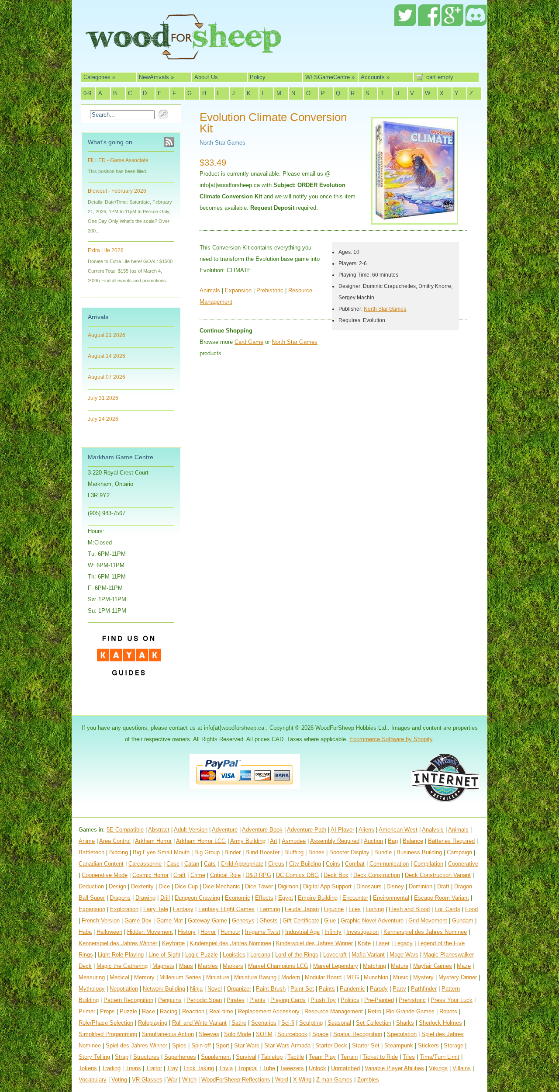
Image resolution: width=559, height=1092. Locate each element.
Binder (232, 852)
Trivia (226, 1068)
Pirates (236, 1000)
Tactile (295, 1057)
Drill (165, 897)
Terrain (349, 1057)
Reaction (193, 1011)
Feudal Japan (302, 909)
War (172, 1079)
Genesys (243, 920)
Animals (210, 290)
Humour (230, 932)
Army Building (248, 841)
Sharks (405, 1022)
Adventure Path (306, 829)
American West (398, 829)
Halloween (109, 932)
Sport (222, 1045)
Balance (413, 841)
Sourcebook (292, 1034)
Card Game (249, 342)
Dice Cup (186, 886)
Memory (144, 977)
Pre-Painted (379, 1000)
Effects (264, 897)
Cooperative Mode (105, 875)
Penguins (170, 1000)
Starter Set (366, 1045)
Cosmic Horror (150, 875)
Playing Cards (288, 1000)
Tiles (409, 1057)
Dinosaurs (369, 886)
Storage (453, 1045)
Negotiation (124, 988)
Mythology (92, 988)
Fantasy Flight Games (226, 909)
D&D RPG (258, 875)
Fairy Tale (155, 909)
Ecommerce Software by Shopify (390, 739)
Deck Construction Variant (438, 875)
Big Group (207, 852)
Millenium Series (180, 977)
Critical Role (225, 875)
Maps (186, 966)
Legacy (403, 943)
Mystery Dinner (457, 977)
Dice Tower (259, 886)
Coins (333, 863)
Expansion (238, 290)
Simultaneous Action (168, 1034)
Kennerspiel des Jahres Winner (118, 943)
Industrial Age (302, 932)
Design (117, 886)
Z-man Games (334, 1079)
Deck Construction (376, 875)
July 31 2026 (103, 398)
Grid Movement (427, 920)
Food (471, 909)
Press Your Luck (452, 1000)
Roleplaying (152, 1022)
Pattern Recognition (128, 1000)
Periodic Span (204, 1000)
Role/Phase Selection (106, 1022)
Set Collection (373, 1022)
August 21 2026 (106, 335)
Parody (379, 988)
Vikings (438, 1068)
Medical (119, 977)
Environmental (391, 897)
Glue (330, 920)
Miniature (217, 977)
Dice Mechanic (221, 886)
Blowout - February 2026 (117, 191)
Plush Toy (323, 1000)
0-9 (87, 93)
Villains (461, 1068)
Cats (210, 863)
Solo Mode (237, 1034)
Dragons (120, 897)
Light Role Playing (121, 954)
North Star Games (222, 142)
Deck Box (336, 875)
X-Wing (302, 1079)
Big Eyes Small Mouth (161, 852)
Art (273, 841)
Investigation (362, 932)
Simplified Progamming (108, 1034)
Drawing (145, 897)
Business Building (419, 852)
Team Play (322, 1057)
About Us (206, 77)
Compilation (428, 863)
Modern (290, 977)
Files (355, 909)
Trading (111, 1068)
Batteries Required (451, 841)
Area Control (115, 841)
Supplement (216, 1057)
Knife (364, 943)
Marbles (208, 966)
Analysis (433, 829)
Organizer (239, 988)
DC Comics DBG (297, 875)
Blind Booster (262, 852)
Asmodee (294, 841)
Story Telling (94, 1057)
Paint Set (302, 988)
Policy (258, 77)
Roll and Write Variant (199, 1022)
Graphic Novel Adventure (372, 920)
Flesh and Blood (409, 909)
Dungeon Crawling (197, 897)
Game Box (138, 920)
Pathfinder (424, 988)
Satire (238, 1022)
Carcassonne (145, 863)
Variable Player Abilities (394, 1068)
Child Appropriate (242, 863)
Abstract (158, 829)
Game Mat (169, 920)
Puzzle (128, 1011)
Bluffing (294, 852)
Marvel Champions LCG (278, 966)
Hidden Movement (150, 932)
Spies (179, 1045)
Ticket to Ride (380, 1057)
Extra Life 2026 (106, 250)
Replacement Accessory (269, 1011)
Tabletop (272, 1057)
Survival (246, 1057)
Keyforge (173, 943)
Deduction (91, 886)
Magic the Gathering (122, 966)
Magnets (163, 966)
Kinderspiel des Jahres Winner (314, 943)
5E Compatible (125, 829)
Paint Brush (271, 988)
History (187, 932)
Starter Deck (331, 1045)
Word (281, 1079)
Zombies (368, 1079)
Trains (133, 1068)
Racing (168, 1011)
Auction (373, 841)
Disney (395, 886)
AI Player (342, 829)
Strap (121, 1057)
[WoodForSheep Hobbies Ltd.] (183, 53)
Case (172, 863)
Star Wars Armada (287, 1045)
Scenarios (263, 1022)
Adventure (225, 829)
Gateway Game (207, 920)
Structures (146, 1057)
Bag (393, 841)
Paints (327, 988)
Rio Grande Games (410, 1011)
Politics (350, 1000)
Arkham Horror (153, 841)
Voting (119, 1079)
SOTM (264, 1034)
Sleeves (209, 1034)
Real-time (221, 1011)
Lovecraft (335, 954)
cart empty (439, 77)
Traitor (154, 1068)
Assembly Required (334, 841)
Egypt (285, 897)
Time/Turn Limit (439, 1057)
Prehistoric (269, 290)
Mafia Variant (368, 954)
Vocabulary (93, 1079)
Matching (374, 966)
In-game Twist (262, 932)
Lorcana (260, 954)
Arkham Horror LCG (201, 841)
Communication (389, 863)
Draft (443, 886)
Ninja (196, 988)
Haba (85, 932)
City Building (305, 863)
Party (399, 988)
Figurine (334, 909)
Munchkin (376, 977)
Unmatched (345, 1068)
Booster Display (349, 852)
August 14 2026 (106, 356)
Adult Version (190, 829)
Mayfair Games (432, 966)
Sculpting (311, 1022)
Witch (189, 1079)
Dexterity (142, 886)
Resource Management (333, 1011)
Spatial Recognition (357, 1034)
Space (320, 1034)
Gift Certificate (301, 920)
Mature (399, 966)
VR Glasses (147, 1079)
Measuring (92, 977)
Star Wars (246, 1045)
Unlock (317, 1068)
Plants (257, 1000)
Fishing (375, 909)
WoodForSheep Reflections (235, 1079)
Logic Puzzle (201, 954)
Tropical (248, 1068)
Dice (164, 886)
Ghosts (268, 920)
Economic (237, 897)
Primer (87, 1011)
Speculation (402, 1034)
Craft (179, 875)
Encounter (355, 897)
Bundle (383, 852)
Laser (383, 943)
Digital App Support (327, 886)
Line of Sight (164, 954)
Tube (268, 1068)
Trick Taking (198, 1068)
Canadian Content (101, 863)
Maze (464, 966)
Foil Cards (447, 909)
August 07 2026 (106, 377)
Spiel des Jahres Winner (136, 1045)
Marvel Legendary (335, 966)
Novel (214, 988)
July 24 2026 (103, 419)
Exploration (124, 909)
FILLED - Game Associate (118, 160)
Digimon (288, 886)
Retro (374, 1011)
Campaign (459, 852)
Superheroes (180, 1057)
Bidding (118, 852)
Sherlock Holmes (440, 1022)
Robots (448, 1011)
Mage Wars (404, 954)
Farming (269, 909)
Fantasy (183, 909)
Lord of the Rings (296, 954)
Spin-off (201, 1045)
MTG (352, 977)
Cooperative (463, 863)
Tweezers (292, 1068)
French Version (101, 920)
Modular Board (323, 977)
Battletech (91, 852)
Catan (191, 863)
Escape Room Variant (441, 897)
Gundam (462, 920)
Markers (233, 966)
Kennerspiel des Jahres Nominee (425, 932)
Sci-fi (287, 1022)
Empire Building (318, 897)
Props (107, 1011)
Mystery (423, 977)
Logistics (234, 954)
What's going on (110, 142)
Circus (276, 863)
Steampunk (398, 1045)
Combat (355, 863)
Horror (208, 932)
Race (148, 1011)
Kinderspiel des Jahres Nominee (230, 943)
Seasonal (339, 1022)
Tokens (88, 1068)
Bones (316, 852)
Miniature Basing (255, 977)
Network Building (164, 988)
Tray (172, 1068)
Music (400, 977)
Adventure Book (262, 829)
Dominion (420, 886)
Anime (87, 841)
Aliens (366, 829)
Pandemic (352, 988)
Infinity (333, 932)
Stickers (428, 1045)
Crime (197, 875)
